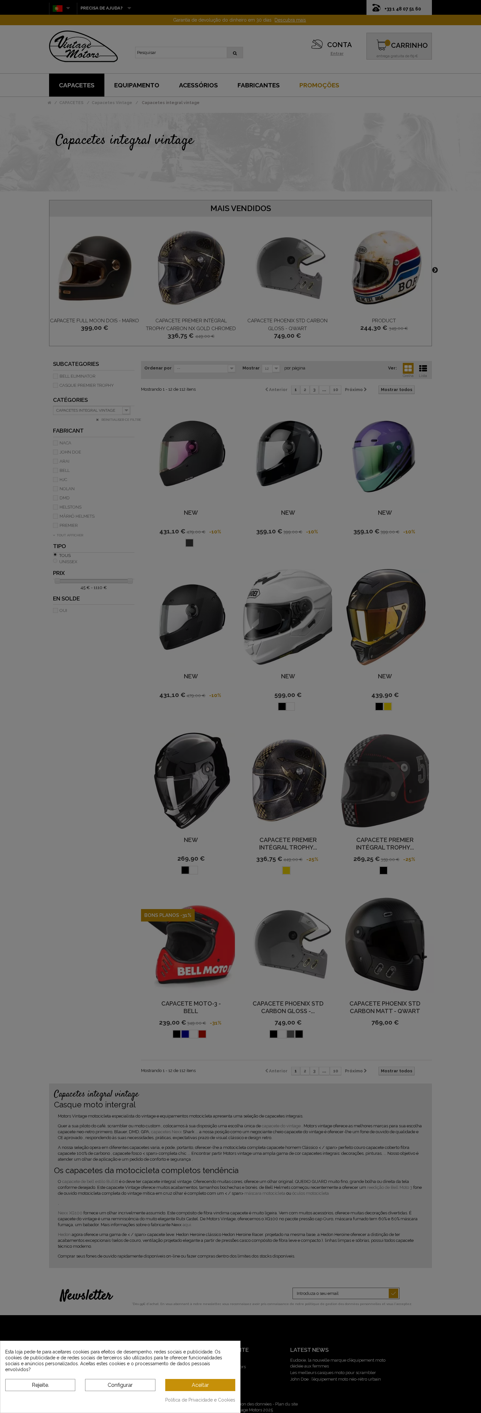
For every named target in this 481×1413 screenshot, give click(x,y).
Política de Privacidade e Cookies (200, 1400)
